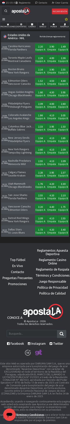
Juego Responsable (52, 281)
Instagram (38, 343)
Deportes (21, 27)
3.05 (63, 117)
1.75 (63, 208)
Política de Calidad (52, 293)
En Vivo (17, 266)
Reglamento (24, 3)
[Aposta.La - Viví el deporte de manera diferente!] (21, 11)
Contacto (42, 3)
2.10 (63, 197)
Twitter (57, 343)
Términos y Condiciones (53, 275)
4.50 (51, 82)
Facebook (17, 343)
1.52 (40, 82)
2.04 (40, 139)
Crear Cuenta (61, 3)
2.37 (63, 174)
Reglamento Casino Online (52, 261)
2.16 (40, 71)
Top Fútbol (17, 260)
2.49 (63, 48)
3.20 (40, 208)
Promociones (8, 27)
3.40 (63, 231)
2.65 (63, 139)
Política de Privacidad (52, 287)
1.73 (40, 231)
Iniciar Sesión (59, 11)
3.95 (63, 94)
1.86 (40, 117)
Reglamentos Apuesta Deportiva (52, 252)
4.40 (63, 82)
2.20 (40, 48)
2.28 (40, 174)
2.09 (40, 105)
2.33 (40, 128)
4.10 (51, 117)
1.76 (40, 185)
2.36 (63, 59)
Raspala (64, 27)
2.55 (63, 71)
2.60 (63, 105)
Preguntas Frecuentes (18, 278)
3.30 (63, 185)
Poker (53, 27)
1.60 (40, 94)
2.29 (40, 59)
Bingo (42, 27)
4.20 (51, 185)
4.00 (51, 59)
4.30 (51, 94)
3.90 (51, 48)
